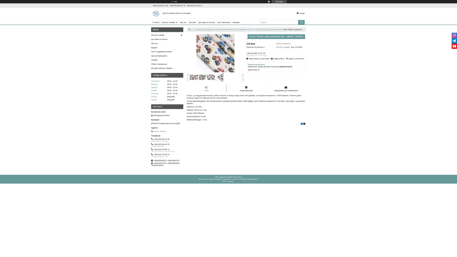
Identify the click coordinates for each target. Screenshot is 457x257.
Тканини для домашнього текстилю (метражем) (214, 29)
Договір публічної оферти (161, 68)
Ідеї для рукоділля (159, 56)
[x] (304, 124)
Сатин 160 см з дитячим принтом (268, 29)
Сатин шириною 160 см (244, 29)
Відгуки (154, 48)
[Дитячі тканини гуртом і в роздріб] (156, 13)
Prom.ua (240, 177)
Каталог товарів (168, 22)
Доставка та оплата (207, 22)
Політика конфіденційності (249, 179)
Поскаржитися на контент (230, 179)
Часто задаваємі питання (161, 52)
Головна (155, 22)
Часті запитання (223, 22)
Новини (154, 60)
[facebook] (302, 124)
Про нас (183, 22)
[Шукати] (301, 22)
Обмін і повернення (159, 64)
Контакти (192, 22)
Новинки (236, 22)
